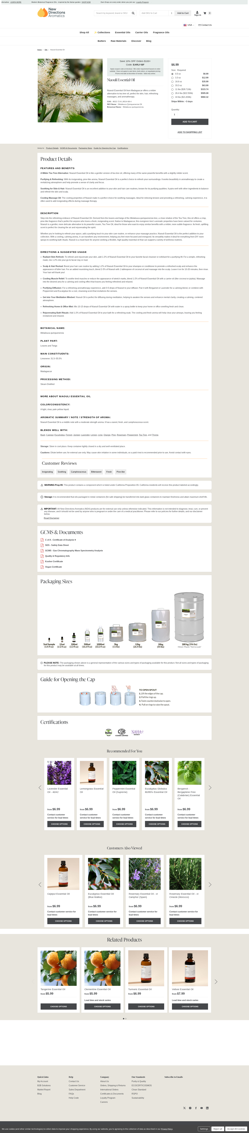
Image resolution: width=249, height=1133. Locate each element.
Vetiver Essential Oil (182, 989)
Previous (33, 982)
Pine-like (121, 472)
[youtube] (201, 1108)
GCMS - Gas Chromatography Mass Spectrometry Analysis (74, 550)
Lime (100, 435)
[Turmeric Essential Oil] (146, 968)
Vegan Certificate (53, 567)
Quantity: (175, 110)
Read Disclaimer (51, 518)
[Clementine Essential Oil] (102, 968)
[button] (133, 13)
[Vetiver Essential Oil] (190, 968)
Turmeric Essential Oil (140, 989)
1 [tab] (123, 1018)
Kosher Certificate (54, 561)
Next (216, 982)
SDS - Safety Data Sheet (57, 545)
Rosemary (121, 435)
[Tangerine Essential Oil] (59, 968)
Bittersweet (96, 472)
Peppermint (132, 435)
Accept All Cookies (236, 1128)
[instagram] (190, 1108)
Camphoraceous (78, 472)
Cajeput (49, 435)
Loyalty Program (130, 2)
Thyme (155, 435)
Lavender (85, 435)
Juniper (76, 435)
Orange (107, 435)
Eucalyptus (59, 435)
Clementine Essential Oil (97, 989)
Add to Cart (183, 13)
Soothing (62, 472)
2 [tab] (125, 1018)
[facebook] (196, 1108)
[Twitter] (184, 1108)
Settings (204, 1128)
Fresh (109, 472)
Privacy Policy (166, 1129)
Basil (42, 435)
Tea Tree (143, 435)
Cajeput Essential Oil (58, 894)
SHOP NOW (74, 2)
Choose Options (59, 824)
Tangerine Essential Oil (53, 989)
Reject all (217, 1128)
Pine (114, 435)
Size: (178, 70)
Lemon (94, 435)
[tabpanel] (58, 980)
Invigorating (47, 472)
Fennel (69, 435)
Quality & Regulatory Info (57, 556)
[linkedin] (207, 1108)
